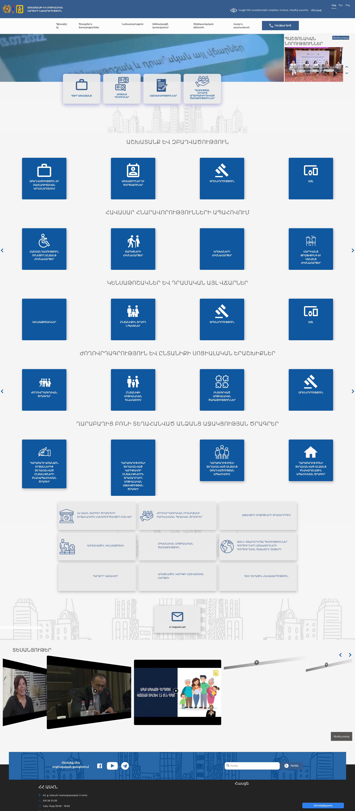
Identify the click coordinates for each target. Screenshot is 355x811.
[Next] (346, 73)
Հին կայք (316, 10)
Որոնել (294, 765)
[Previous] (346, 66)
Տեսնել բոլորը (341, 37)
